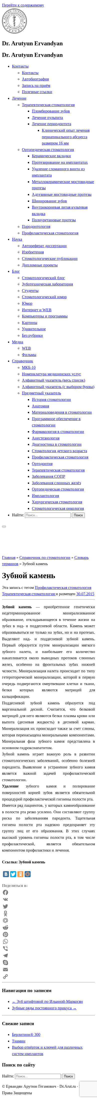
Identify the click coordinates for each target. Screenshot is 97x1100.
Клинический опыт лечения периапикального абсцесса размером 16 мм (66, 136)
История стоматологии (51, 399)
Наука (17, 239)
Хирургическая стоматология (57, 502)
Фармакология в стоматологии (58, 431)
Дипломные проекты (40, 265)
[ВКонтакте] (6, 874)
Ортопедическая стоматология (48, 149)
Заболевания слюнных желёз (56, 483)
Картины (29, 323)
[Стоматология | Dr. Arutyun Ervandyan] (14, 32)
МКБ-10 (29, 367)
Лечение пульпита (47, 117)
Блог (16, 271)
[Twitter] (13, 874)
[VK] (48, 899)
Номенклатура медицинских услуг (51, 374)
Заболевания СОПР (48, 476)
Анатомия (40, 406)
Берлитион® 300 (26, 1034)
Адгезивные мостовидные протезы (62, 194)
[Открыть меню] (4, 526)
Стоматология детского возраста (59, 451)
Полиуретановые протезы (54, 220)
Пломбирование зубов (51, 111)
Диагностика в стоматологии (57, 444)
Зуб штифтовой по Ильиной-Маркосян (47, 1001)
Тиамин (18, 1041)
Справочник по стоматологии (44, 557)
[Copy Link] (48, 976)
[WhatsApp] (48, 941)
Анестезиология (45, 438)
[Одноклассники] (20, 874)
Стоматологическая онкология (58, 508)
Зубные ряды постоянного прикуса (44, 1008)
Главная (8, 557)
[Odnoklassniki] (48, 913)
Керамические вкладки (51, 156)
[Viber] (48, 948)
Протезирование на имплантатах (60, 162)
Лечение (19, 98)
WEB (26, 348)
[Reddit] (48, 927)
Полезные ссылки (37, 92)
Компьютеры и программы (45, 316)
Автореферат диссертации (44, 246)
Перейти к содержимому (23, 5)
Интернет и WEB (36, 310)
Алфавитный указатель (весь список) (53, 380)
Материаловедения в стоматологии (62, 412)
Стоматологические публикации (50, 258)
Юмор (27, 303)
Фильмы (29, 355)
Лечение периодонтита (51, 124)
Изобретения (33, 252)
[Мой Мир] (28, 874)
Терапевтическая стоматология (48, 105)
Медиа (17, 342)
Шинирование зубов (49, 201)
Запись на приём (36, 85)
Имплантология (45, 496)
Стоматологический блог (43, 278)
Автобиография (35, 79)
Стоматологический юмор (44, 297)
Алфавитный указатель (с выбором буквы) (58, 387)
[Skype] (48, 962)
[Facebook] (48, 892)
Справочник (22, 361)
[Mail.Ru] (48, 920)
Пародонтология (36, 226)
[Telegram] (48, 955)
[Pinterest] (48, 934)
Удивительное (34, 329)
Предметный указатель (41, 393)
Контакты (20, 66)
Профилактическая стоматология (50, 233)
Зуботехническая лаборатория (47, 284)
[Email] (48, 969)
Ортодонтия (42, 463)
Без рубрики (32, 335)
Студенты (30, 290)
